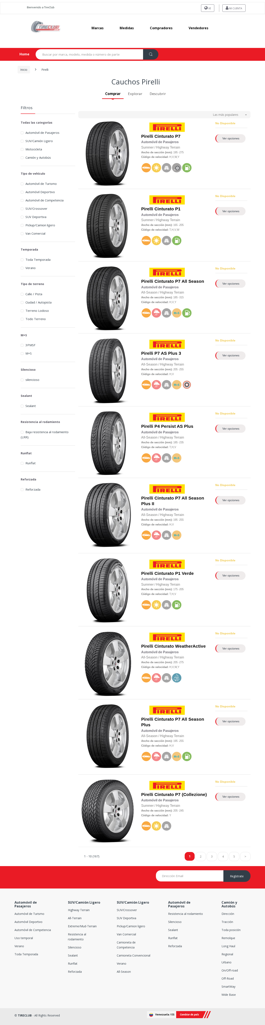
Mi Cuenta (235, 8)
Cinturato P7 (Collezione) (180, 794)
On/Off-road (230, 970)
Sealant (30, 406)
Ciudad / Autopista (38, 302)
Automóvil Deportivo (40, 192)
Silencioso (74, 947)
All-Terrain (75, 918)
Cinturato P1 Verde (174, 573)
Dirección (228, 914)
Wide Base (229, 995)
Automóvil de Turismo (41, 184)
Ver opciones (230, 138)
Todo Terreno (35, 319)
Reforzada (32, 489)
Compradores (161, 28)
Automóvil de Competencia (44, 200)
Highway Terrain (79, 910)
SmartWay (228, 986)
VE (209, 8)
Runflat (30, 463)
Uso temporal (23, 938)
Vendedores (198, 28)
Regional (227, 954)
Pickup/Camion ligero (40, 225)
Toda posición (231, 930)
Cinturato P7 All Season (179, 281)
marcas (98, 28)
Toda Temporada (38, 259)
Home (21, 54)
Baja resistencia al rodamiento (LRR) (45, 434)
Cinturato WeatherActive (180, 646)
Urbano (226, 962)
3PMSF (30, 345)
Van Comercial (35, 233)
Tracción (227, 922)
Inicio (23, 70)
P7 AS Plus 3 (167, 353)
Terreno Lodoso (37, 310)
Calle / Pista (33, 294)
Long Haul (228, 946)
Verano (30, 268)
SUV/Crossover (36, 208)
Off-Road (228, 978)
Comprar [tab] (112, 93)
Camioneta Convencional (133, 955)
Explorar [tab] (135, 93)
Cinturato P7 (167, 136)
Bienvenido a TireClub (40, 7)
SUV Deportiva (35, 217)
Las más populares (225, 115)
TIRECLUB (25, 1015)
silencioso (32, 380)
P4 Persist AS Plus (173, 426)
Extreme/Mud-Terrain (82, 926)
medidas (127, 28)
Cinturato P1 (167, 208)
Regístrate (237, 876)
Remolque (228, 938)
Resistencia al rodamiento (185, 914)
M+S (28, 353)
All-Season (124, 972)
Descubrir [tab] (158, 93)
